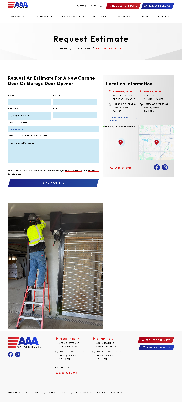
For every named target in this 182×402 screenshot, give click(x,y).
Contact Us (165, 16)
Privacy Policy (73, 170)
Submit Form (51, 183)
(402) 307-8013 (122, 168)
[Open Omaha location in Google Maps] (156, 142)
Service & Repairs (71, 16)
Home (64, 48)
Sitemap (36, 392)
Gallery (145, 16)
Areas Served (123, 16)
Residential (42, 16)
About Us (98, 16)
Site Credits (15, 392)
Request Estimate (124, 5)
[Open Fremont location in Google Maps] (120, 142)
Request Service (159, 5)
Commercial (17, 16)
